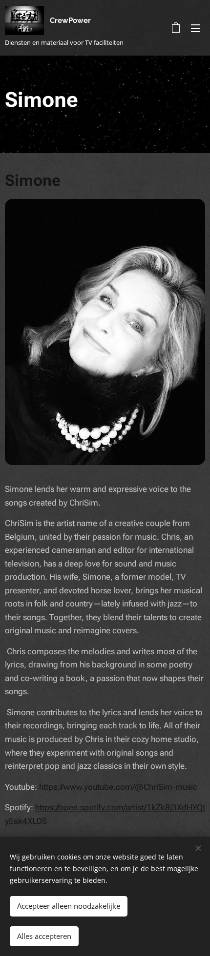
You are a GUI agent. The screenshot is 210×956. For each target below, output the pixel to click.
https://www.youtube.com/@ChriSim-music (118, 787)
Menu (195, 28)
